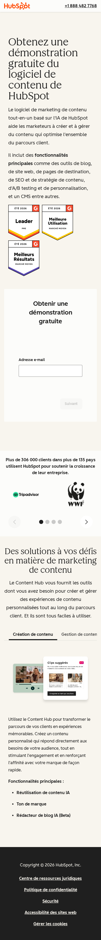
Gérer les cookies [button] (50, 923)
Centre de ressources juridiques (50, 878)
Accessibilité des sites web (50, 912)
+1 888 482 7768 (81, 5)
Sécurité (50, 901)
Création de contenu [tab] (33, 634)
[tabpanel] (50, 739)
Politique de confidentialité (50, 889)
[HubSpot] (17, 6)
